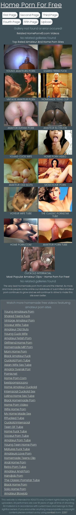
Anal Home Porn (15, 462)
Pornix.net (10, 374)
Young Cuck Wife (16, 334)
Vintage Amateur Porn (19, 320)
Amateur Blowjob (16, 493)
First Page (9, 15)
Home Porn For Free (31, 4)
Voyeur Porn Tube (16, 436)
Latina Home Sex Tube (19, 396)
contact (51, 512)
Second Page (29, 15)
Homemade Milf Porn (18, 347)
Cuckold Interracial (17, 422)
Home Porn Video (16, 405)
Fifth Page (30, 22)
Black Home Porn (15, 485)
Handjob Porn (13, 476)
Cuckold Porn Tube (17, 360)
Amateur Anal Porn (17, 471)
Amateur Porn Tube (17, 440)
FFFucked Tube (14, 418)
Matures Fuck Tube (17, 449)
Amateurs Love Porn (17, 453)
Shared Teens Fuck (17, 316)
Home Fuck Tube (15, 431)
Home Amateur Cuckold (20, 387)
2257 (64, 512)
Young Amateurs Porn (19, 312)
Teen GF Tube (13, 427)
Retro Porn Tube (15, 467)
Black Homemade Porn (19, 400)
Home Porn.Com (15, 378)
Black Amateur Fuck (17, 356)
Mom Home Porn (15, 351)
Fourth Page (11, 22)
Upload (46, 22)
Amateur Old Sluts (16, 329)
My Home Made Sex (17, 414)
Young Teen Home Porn (20, 445)
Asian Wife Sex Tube (17, 365)
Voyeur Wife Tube (16, 325)
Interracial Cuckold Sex (19, 391)
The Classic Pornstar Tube (22, 480)
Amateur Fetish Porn (17, 338)
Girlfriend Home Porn (18, 343)
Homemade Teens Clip (20, 458)
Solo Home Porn (15, 489)
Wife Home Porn (15, 409)
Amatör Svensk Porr (17, 369)
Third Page (50, 15)
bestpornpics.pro (16, 383)
